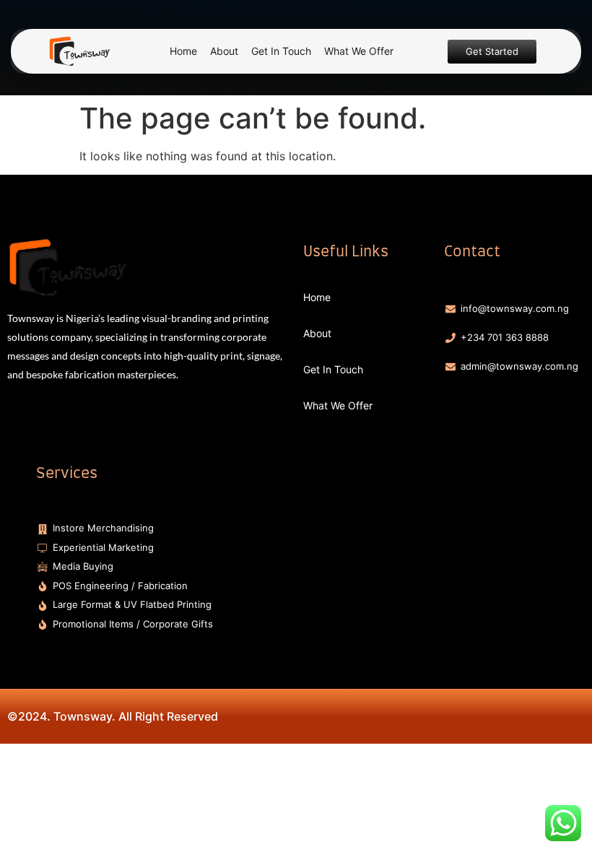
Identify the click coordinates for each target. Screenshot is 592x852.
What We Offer (358, 51)
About (224, 51)
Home (183, 51)
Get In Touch (281, 51)
